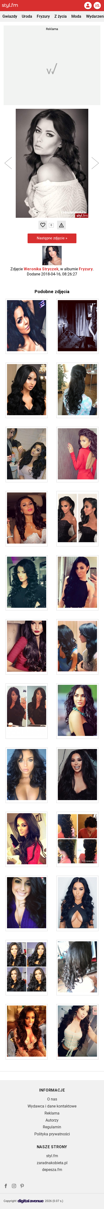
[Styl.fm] (13, 5)
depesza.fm (52, 1169)
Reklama (52, 1113)
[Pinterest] (22, 1186)
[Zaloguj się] (87, 5)
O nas (52, 1099)
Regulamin (52, 1127)
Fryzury (43, 16)
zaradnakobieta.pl (52, 1163)
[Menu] (97, 5)
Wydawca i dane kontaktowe (52, 1106)
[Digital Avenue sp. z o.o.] (30, 1201)
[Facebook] (6, 1186)
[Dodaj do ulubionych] (42, 225)
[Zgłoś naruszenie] (61, 225)
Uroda (27, 16)
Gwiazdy (9, 16)
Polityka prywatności (52, 1134)
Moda (76, 16)
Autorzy (52, 1120)
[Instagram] (14, 1186)
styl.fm (52, 1156)
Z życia (60, 16)
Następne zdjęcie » (52, 238)
